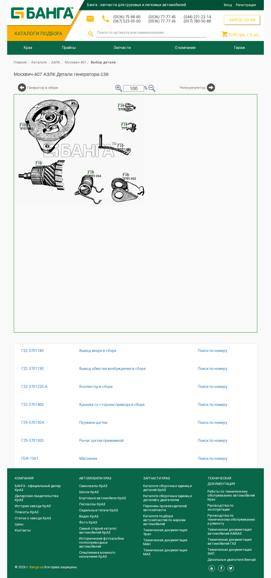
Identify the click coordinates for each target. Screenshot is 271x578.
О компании (185, 47)
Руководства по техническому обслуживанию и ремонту (231, 519)
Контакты (23, 530)
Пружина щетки (93, 422)
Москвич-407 (75, 62)
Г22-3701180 (32, 350)
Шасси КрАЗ (89, 492)
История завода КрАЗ (33, 506)
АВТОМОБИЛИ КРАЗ (95, 478)
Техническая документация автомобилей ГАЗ (229, 541)
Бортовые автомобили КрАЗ (102, 498)
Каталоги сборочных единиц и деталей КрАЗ (167, 488)
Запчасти (122, 47)
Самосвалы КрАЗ (93, 486)
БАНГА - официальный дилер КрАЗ (38, 488)
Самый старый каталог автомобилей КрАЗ (98, 530)
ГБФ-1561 (29, 458)
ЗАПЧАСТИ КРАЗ (156, 478)
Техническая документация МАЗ (165, 552)
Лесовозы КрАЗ (92, 504)
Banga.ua (36, 567)
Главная (20, 62)
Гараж (239, 47)
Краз (28, 47)
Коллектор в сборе (96, 386)
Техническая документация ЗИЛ (229, 552)
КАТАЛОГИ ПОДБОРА (38, 33)
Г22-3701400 (32, 404)
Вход (228, 5)
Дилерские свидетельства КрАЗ (36, 498)
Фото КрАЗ (88, 522)
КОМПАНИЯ (24, 478)
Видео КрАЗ (88, 516)
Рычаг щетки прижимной (101, 440)
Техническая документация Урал (165, 532)
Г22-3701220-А (34, 386)
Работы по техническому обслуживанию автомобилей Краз (231, 495)
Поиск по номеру (212, 350)
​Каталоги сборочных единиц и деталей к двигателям (167, 498)
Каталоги (39, 62)
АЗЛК (55, 62)
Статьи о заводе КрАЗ (33, 518)
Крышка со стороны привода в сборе (112, 404)
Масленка (88, 458)
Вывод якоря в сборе (97, 350)
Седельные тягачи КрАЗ (98, 510)
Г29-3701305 (32, 440)
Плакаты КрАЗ (27, 512)
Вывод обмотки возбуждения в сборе (112, 368)
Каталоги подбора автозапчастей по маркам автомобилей (164, 520)
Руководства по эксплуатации (220, 507)
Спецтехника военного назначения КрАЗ (97, 554)
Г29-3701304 (32, 422)
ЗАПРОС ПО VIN (242, 20)
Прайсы (69, 47)
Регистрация (246, 5)
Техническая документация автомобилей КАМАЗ (229, 531)
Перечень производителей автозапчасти (165, 508)
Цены (19, 524)
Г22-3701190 (32, 368)
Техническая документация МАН (165, 542)
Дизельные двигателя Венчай (231, 560)
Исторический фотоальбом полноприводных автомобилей (101, 542)
